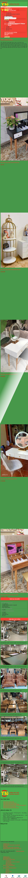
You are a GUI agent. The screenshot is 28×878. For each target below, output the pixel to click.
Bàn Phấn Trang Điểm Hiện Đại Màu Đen (10, 162)
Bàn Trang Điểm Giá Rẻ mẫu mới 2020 (9, 594)
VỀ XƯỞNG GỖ (8, 9)
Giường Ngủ (8, 15)
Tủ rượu (8, 27)
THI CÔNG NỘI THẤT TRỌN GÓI (11, 847)
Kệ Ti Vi (7, 30)
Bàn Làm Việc (9, 28)
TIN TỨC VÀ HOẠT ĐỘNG (10, 32)
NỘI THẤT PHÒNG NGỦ (10, 10)
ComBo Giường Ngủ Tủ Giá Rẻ (13, 14)
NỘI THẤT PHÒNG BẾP (10, 18)
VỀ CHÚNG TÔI (7, 858)
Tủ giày (7, 26)
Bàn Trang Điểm (9, 16)
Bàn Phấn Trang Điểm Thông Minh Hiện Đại (10, 269)
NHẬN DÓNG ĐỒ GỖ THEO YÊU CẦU (12, 848)
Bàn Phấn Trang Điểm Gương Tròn (9, 478)
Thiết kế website (20, 851)
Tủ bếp (7, 21)
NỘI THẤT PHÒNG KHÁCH (10, 23)
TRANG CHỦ (7, 8)
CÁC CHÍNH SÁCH (8, 33)
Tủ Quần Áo (8, 12)
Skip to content (4, 1)
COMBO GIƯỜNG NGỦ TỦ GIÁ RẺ (11, 845)
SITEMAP (5, 846)
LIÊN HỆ (6, 34)
